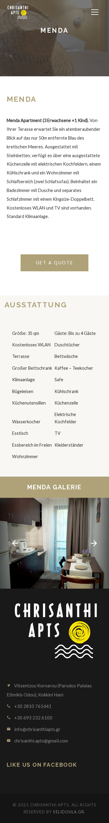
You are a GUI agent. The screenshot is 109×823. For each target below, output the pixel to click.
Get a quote (55, 262)
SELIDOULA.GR (68, 811)
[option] (54, 543)
